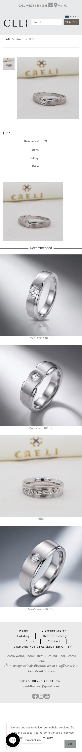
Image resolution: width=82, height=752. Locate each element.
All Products (15, 39)
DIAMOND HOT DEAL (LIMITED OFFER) (43, 646)
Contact (54, 641)
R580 (41, 518)
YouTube (47, 696)
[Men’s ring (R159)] (41, 385)
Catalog (23, 636)
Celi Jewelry (15, 23)
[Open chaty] (13, 740)
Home (23, 630)
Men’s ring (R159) (41, 428)
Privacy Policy (44, 737)
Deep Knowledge (56, 636)
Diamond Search (54, 630)
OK (70, 744)
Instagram (41, 696)
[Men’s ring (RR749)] (41, 566)
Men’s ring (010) (41, 338)
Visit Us (62, 5)
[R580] (41, 475)
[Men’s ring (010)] (41, 294)
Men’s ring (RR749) (41, 609)
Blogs (30, 641)
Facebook (35, 696)
